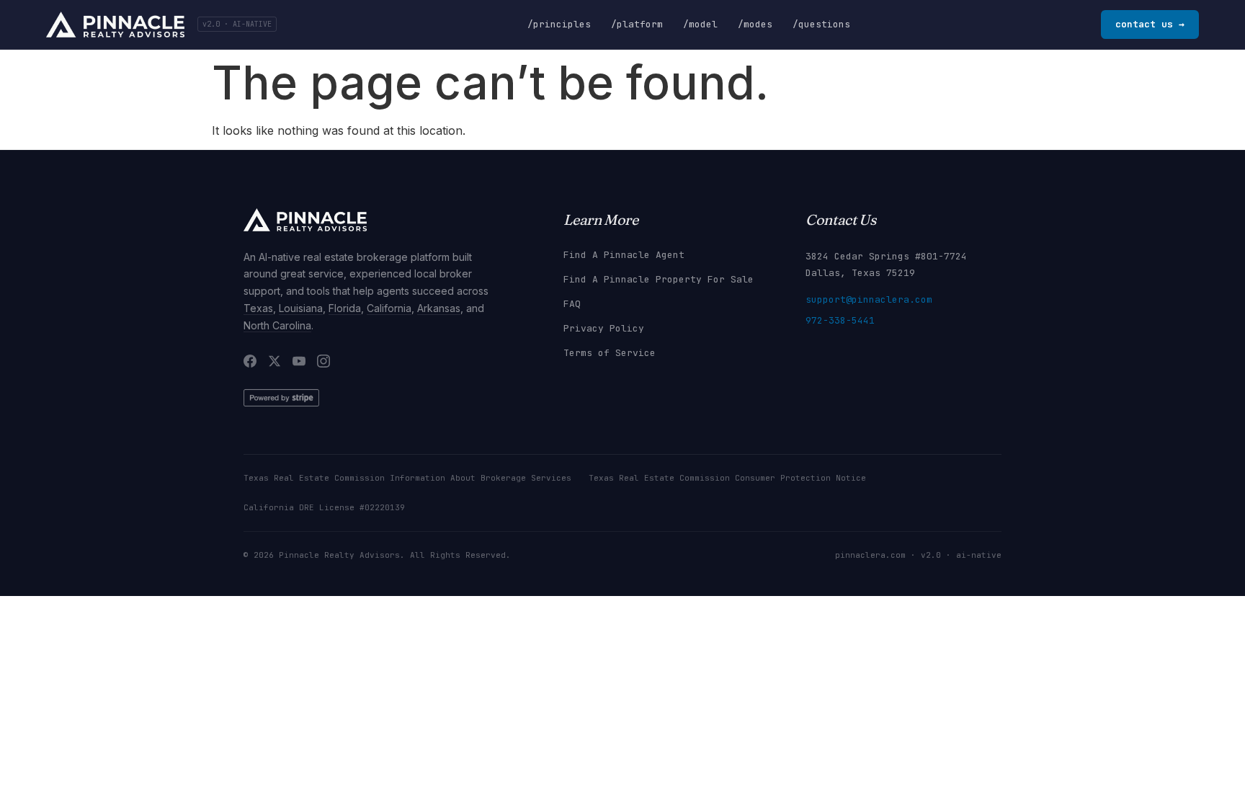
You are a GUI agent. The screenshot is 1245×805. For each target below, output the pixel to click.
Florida (345, 308)
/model (700, 24)
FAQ (572, 304)
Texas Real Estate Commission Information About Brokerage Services (407, 478)
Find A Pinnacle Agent (623, 255)
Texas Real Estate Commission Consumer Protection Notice (727, 478)
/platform (637, 24)
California (389, 308)
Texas (258, 308)
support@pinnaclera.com (869, 299)
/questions (821, 24)
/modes (755, 24)
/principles (559, 24)
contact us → (1149, 24)
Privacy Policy (603, 328)
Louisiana (301, 308)
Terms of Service (609, 353)
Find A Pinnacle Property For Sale (658, 279)
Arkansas (438, 308)
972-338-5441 (840, 320)
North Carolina (277, 325)
